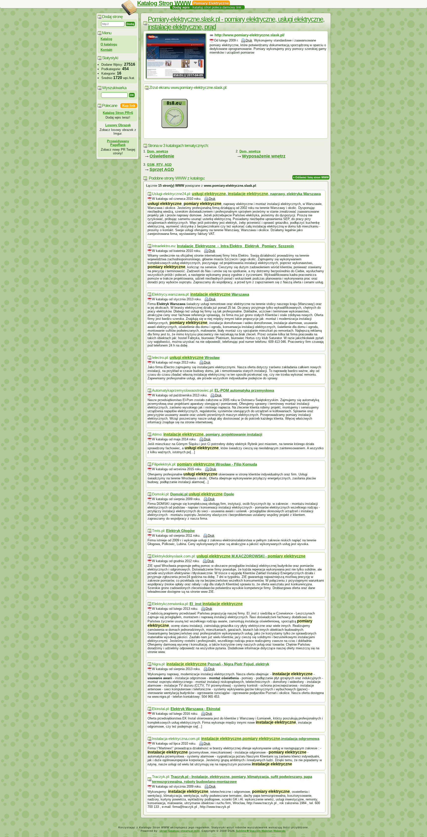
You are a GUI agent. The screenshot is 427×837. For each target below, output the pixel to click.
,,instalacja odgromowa (260, 738)
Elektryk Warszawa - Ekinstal (195, 709)
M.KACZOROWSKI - (250, 556)
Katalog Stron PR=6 (118, 113)
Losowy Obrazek (118, 125)
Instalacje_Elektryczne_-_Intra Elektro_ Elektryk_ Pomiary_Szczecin (235, 246)
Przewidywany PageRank (118, 143)
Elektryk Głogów (180, 531)
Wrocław (195, 357)
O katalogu (109, 44)
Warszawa (219, 294)
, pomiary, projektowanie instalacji (212, 434)
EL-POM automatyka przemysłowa (244, 390)
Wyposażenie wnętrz (263, 156)
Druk (249, 40)
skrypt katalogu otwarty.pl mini (179, 830)
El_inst (216, 604)
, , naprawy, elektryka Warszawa (256, 194)
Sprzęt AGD (161, 169)
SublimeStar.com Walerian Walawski (260, 830)
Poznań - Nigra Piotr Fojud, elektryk (217, 664)
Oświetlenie (161, 156)
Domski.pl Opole (202, 494)
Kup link (128, 105)
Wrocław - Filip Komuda (217, 464)
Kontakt (106, 50)
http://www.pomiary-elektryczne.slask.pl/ (249, 35)
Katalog (106, 39)
